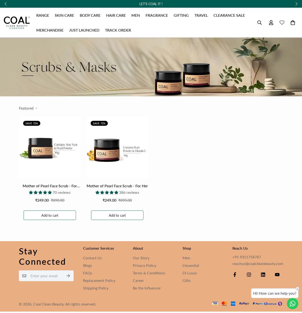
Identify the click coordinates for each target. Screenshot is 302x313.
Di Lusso (190, 273)
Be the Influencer (147, 288)
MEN (135, 15)
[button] (291, 22)
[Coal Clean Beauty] (17, 22)
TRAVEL (201, 15)
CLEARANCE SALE (229, 15)
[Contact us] (292, 303)
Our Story (141, 258)
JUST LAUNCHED (84, 30)
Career (138, 280)
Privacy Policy (144, 265)
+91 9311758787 (246, 257)
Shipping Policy (96, 288)
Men (186, 258)
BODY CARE (90, 15)
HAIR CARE (116, 15)
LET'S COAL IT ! (151, 4)
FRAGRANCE (157, 15)
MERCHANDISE (49, 30)
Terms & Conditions (149, 273)
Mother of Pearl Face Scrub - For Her (117, 185)
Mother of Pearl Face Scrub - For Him (50, 186)
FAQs (87, 273)
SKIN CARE (64, 15)
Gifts (187, 280)
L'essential (191, 265)
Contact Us (92, 258)
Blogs (87, 265)
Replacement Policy (99, 280)
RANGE (42, 15)
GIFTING (181, 15)
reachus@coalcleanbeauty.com (257, 263)
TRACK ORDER (118, 30)
